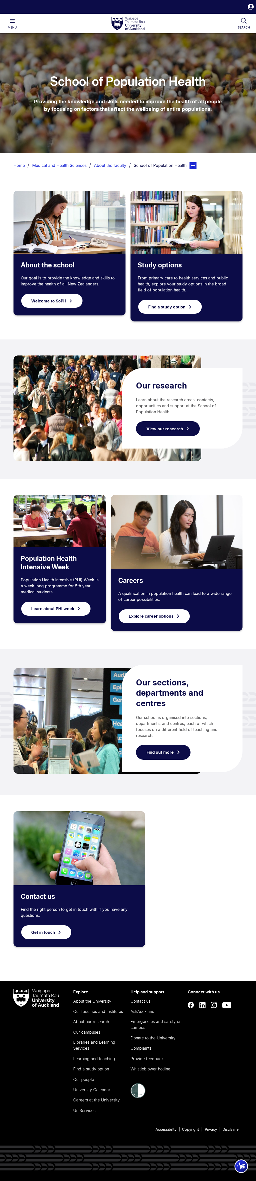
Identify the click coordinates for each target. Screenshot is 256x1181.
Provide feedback (147, 1058)
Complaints (141, 1048)
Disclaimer (231, 1129)
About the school (47, 265)
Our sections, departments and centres (169, 693)
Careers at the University (96, 1099)
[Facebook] (191, 1005)
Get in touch (43, 932)
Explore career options (151, 616)
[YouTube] (226, 1005)
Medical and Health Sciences (59, 165)
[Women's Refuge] (138, 1096)
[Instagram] (214, 1005)
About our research (91, 1021)
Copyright (190, 1129)
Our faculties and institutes (98, 1011)
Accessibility (166, 1129)
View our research (164, 428)
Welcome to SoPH (48, 300)
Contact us (38, 896)
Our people (83, 1079)
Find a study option (167, 306)
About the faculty (110, 165)
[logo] (128, 24)
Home (19, 165)
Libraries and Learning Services (94, 1045)
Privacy (211, 1129)
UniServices (84, 1110)
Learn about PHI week (52, 608)
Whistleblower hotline (150, 1068)
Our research (161, 385)
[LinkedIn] (202, 1005)
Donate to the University (153, 1037)
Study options (160, 265)
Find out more (160, 752)
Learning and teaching (94, 1058)
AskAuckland (142, 1011)
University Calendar (91, 1089)
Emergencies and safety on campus (156, 1024)
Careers (130, 580)
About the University (92, 1001)
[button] (251, 7)
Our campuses (86, 1032)
